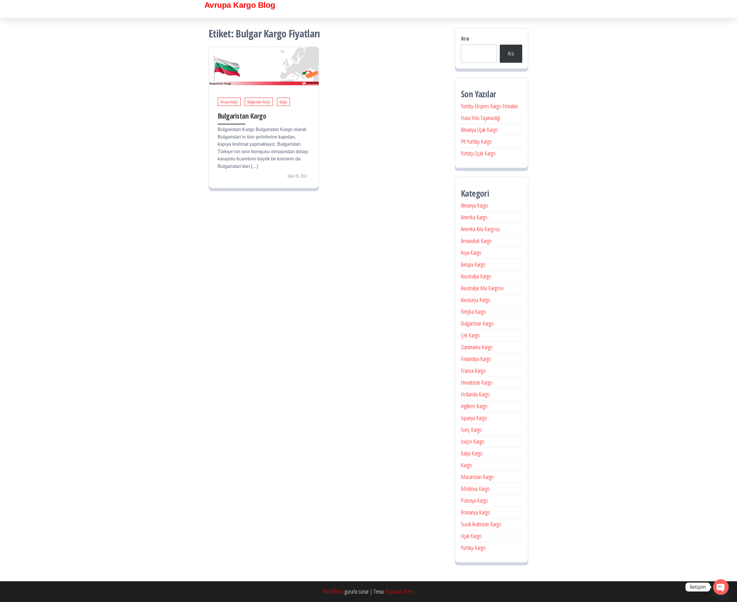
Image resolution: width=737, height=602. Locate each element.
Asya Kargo (471, 253)
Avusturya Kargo (475, 300)
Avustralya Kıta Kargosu (482, 288)
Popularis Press (399, 591)
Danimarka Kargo (477, 347)
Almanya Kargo (474, 205)
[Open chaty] (721, 587)
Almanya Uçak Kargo (479, 130)
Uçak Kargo (471, 536)
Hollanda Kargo (475, 394)
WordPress (333, 591)
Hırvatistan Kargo (476, 382)
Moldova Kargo (475, 489)
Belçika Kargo (473, 312)
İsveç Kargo (471, 430)
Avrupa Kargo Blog (239, 5)
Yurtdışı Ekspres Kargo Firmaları (489, 106)
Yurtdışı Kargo (473, 548)
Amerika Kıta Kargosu (480, 229)
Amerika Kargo (474, 217)
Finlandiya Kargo (476, 359)
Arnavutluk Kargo (476, 241)
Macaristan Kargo (477, 477)
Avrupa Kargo (229, 102)
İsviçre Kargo (472, 441)
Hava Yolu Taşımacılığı (480, 118)
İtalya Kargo (472, 453)
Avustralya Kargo (476, 276)
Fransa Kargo (473, 371)
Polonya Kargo (474, 500)
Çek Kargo (470, 335)
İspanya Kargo (474, 418)
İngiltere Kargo (474, 406)
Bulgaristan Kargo (258, 102)
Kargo (283, 102)
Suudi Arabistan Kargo (481, 524)
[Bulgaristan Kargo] (264, 65)
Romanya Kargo (475, 512)
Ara (465, 38)
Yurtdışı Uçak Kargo (478, 153)
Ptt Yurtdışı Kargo (476, 141)
